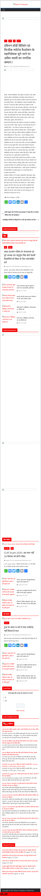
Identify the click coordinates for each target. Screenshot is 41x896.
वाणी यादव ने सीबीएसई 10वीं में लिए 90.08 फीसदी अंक (25, 319)
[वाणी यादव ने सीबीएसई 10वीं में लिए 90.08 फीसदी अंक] (8, 320)
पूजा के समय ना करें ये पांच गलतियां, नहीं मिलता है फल (19, 628)
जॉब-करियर (7, 548)
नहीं (6, 701)
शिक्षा (5, 247)
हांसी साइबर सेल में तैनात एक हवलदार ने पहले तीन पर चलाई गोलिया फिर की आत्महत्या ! (21, 213)
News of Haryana (19, 890)
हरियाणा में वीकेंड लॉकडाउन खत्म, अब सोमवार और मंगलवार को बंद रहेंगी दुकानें (26, 602)
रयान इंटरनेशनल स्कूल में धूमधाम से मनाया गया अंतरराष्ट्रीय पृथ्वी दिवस (25, 287)
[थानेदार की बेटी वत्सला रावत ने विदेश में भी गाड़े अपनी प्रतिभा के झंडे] (8, 299)
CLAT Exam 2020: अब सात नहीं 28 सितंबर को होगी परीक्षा (19, 554)
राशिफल (10, 724)
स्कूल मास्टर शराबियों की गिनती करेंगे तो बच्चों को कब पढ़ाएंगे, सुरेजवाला (26, 591)
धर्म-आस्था (6, 623)
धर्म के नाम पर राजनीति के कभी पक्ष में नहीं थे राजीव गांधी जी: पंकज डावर (20, 861)
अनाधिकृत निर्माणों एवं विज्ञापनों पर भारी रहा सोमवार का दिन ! (19, 220)
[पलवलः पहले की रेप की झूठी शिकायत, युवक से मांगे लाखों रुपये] (8, 582)
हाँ (5, 697)
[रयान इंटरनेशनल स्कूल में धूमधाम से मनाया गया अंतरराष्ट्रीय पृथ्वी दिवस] (8, 288)
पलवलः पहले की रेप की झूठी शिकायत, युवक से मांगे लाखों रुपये (26, 581)
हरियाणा (18, 41)
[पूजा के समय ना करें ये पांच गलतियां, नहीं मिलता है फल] (20, 618)
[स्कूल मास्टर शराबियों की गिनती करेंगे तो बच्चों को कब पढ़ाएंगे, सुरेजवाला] (8, 593)
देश (14, 41)
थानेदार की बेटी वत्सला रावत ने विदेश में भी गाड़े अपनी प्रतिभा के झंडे (26, 298)
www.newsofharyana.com (22, 66)
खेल (5, 41)
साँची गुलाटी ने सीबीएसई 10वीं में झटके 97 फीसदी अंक (26, 308)
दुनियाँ (10, 41)
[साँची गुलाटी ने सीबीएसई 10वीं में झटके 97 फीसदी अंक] (8, 309)
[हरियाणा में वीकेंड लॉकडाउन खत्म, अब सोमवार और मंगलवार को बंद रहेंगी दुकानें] (8, 604)
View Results (21, 710)
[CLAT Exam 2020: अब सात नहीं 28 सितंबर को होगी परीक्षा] (20, 544)
